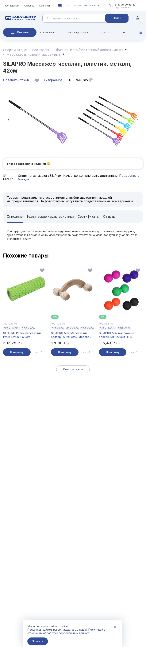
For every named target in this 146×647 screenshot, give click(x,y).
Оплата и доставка (77, 32)
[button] (8, 120)
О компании (47, 32)
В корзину (17, 352)
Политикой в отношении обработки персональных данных (66, 631)
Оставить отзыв (16, 80)
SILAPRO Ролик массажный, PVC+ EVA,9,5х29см (22, 335)
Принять (37, 641)
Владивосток (91, 5)
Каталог (23, 32)
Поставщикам (12, 5)
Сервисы (29, 5)
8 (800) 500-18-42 (125, 4)
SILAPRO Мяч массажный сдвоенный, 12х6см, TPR (116, 335)
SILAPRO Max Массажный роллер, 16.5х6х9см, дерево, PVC (70, 335)
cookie (63, 626)
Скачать (105, 32)
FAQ (125, 32)
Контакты (44, 5)
